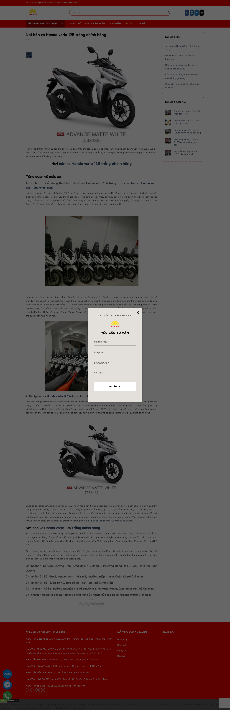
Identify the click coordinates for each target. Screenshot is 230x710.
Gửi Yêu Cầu (115, 386)
